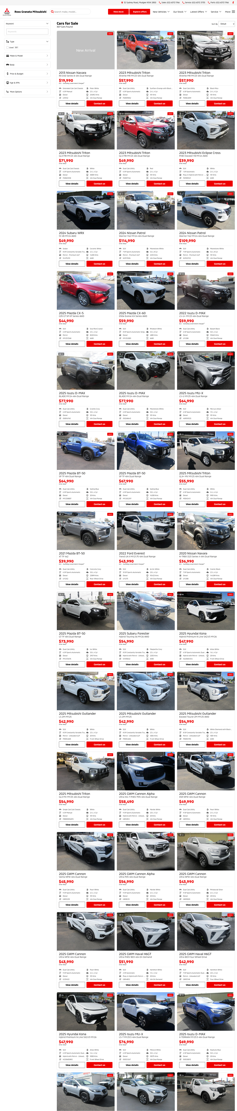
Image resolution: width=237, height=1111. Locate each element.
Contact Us (99, 103)
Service (214, 11)
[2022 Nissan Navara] (206, 1091)
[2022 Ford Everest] (146, 530)
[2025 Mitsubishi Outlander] (86, 691)
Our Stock (178, 11)
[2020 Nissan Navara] (206, 530)
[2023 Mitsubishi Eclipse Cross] (206, 130)
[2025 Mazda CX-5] (86, 290)
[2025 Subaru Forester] (146, 611)
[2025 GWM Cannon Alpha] (146, 771)
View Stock (118, 12)
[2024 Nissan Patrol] (146, 210)
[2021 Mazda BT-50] (86, 530)
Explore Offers (140, 12)
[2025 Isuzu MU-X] (206, 370)
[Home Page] (7, 11)
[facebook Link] (233, 2)
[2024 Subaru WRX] (86, 210)
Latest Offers (197, 11)
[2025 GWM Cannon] (206, 771)
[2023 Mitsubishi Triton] (146, 50)
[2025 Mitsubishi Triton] (206, 450)
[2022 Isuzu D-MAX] (206, 290)
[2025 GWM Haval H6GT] (146, 931)
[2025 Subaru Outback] (86, 1091)
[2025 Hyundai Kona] (206, 611)
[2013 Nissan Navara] (86, 50)
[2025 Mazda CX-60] (146, 290)
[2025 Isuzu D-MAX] (86, 370)
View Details (72, 103)
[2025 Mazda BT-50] (86, 450)
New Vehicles (159, 11)
